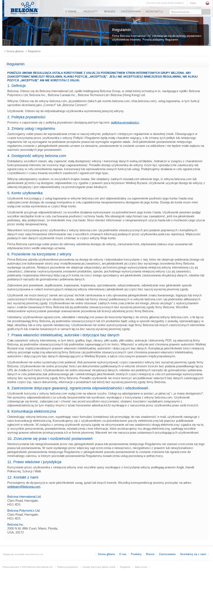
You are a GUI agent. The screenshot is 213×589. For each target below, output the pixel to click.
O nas (71, 12)
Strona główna (106, 554)
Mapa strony (141, 567)
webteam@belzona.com (23, 486)
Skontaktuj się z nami (154, 12)
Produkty (90, 12)
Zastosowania (131, 12)
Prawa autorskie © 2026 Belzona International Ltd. (27, 567)
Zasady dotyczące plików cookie (98, 567)
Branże (150, 554)
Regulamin (125, 567)
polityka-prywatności (125, 122)
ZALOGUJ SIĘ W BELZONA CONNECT (165, 3)
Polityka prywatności (67, 567)
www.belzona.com (24, 8)
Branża (109, 12)
